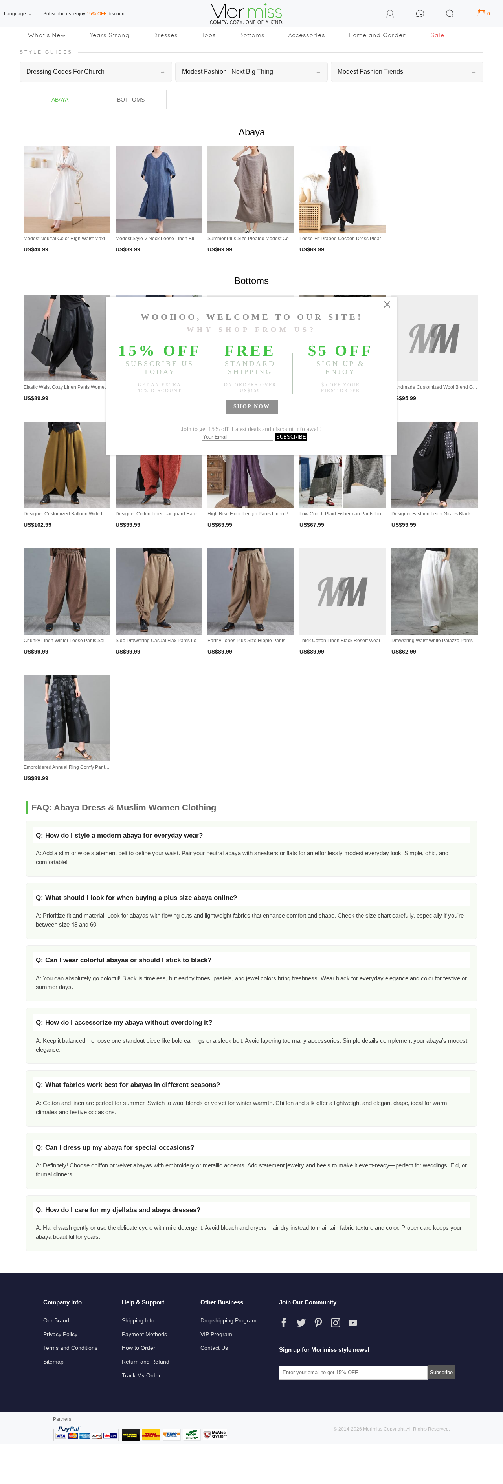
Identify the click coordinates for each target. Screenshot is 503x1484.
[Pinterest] (318, 1322)
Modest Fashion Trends (407, 71)
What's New (47, 35)
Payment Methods (144, 1334)
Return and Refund (145, 1361)
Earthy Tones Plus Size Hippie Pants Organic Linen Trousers (272, 640)
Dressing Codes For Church (95, 71)
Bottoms (251, 35)
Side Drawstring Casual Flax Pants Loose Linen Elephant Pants (184, 640)
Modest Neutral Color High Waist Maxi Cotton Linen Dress (85, 238)
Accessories (306, 35)
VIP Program (216, 1334)
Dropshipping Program (228, 1320)
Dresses (165, 35)
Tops (208, 35)
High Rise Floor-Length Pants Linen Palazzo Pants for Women (273, 514)
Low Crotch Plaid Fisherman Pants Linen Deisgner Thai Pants (365, 514)
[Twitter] (301, 1322)
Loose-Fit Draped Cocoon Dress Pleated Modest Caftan (359, 238)
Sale (437, 35)
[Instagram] (335, 1322)
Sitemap (53, 1361)
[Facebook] (283, 1322)
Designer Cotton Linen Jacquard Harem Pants (165, 514)
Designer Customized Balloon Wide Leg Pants (73, 514)
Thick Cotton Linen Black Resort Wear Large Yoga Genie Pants (366, 640)
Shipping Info (138, 1320)
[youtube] (353, 1322)
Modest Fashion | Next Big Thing (251, 71)
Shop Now (251, 407)
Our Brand (56, 1320)
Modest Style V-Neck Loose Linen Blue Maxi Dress (170, 238)
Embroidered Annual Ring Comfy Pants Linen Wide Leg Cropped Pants (100, 767)
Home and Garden (378, 35)
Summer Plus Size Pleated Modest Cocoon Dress (260, 238)
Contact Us (214, 1348)
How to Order (138, 1348)
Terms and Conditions (70, 1348)
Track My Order (141, 1375)
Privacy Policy (60, 1334)
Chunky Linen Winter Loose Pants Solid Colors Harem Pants (88, 640)
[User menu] (390, 15)
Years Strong (110, 35)
